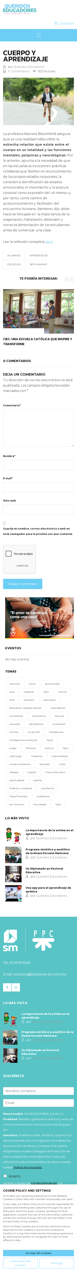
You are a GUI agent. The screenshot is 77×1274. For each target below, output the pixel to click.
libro (65, 748)
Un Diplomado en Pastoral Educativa (44, 870)
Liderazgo (15, 756)
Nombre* (9, 456)
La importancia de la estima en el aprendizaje (50, 832)
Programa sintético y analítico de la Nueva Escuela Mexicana (48, 851)
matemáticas (60, 756)
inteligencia (56, 732)
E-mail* (8, 478)
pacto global (16, 780)
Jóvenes (31, 748)
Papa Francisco (18, 796)
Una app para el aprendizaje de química (48, 889)
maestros (36, 756)
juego (12, 748)
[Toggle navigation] (38, 35)
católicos (29, 691)
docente (29, 699)
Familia (13, 732)
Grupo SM (34, 732)
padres (37, 780)
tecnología (39, 804)
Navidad (45, 764)
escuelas (14, 264)
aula (12, 691)
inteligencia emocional (23, 740)
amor (32, 683)
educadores (58, 707)
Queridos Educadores (29, 67)
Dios (12, 699)
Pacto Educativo (55, 772)
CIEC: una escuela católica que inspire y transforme (37, 341)
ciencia (62, 691)
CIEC (46, 691)
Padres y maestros (20, 788)
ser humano (38, 264)
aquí (49, 242)
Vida (58, 804)
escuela (59, 715)
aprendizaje (39, 255)
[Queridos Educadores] (37, 9)
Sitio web (9, 500)
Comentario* (12, 405)
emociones (16, 715)
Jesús (49, 740)
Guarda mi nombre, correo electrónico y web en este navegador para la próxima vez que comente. (38, 531)
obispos (13, 772)
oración (32, 772)
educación (49, 699)
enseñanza (39, 715)
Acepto (15, 1176)
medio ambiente (19, 764)
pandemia (47, 788)
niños (62, 764)
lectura (49, 748)
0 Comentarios (18, 71)
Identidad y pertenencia (23, 330)
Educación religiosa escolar (25, 707)
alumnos (13, 255)
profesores (43, 796)
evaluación (59, 723)
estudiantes (36, 723)
